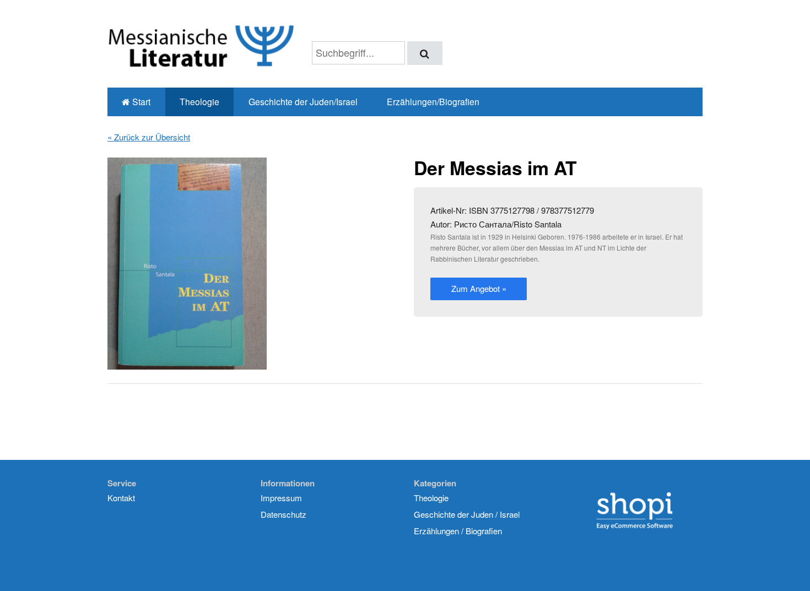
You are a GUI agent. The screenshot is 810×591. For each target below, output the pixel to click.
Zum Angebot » (478, 288)
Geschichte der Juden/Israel (303, 101)
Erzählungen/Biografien (433, 101)
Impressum (281, 497)
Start (140, 101)
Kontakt (121, 497)
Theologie (199, 101)
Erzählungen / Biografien (458, 530)
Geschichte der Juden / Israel (467, 514)
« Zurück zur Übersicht (148, 137)
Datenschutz (283, 514)
